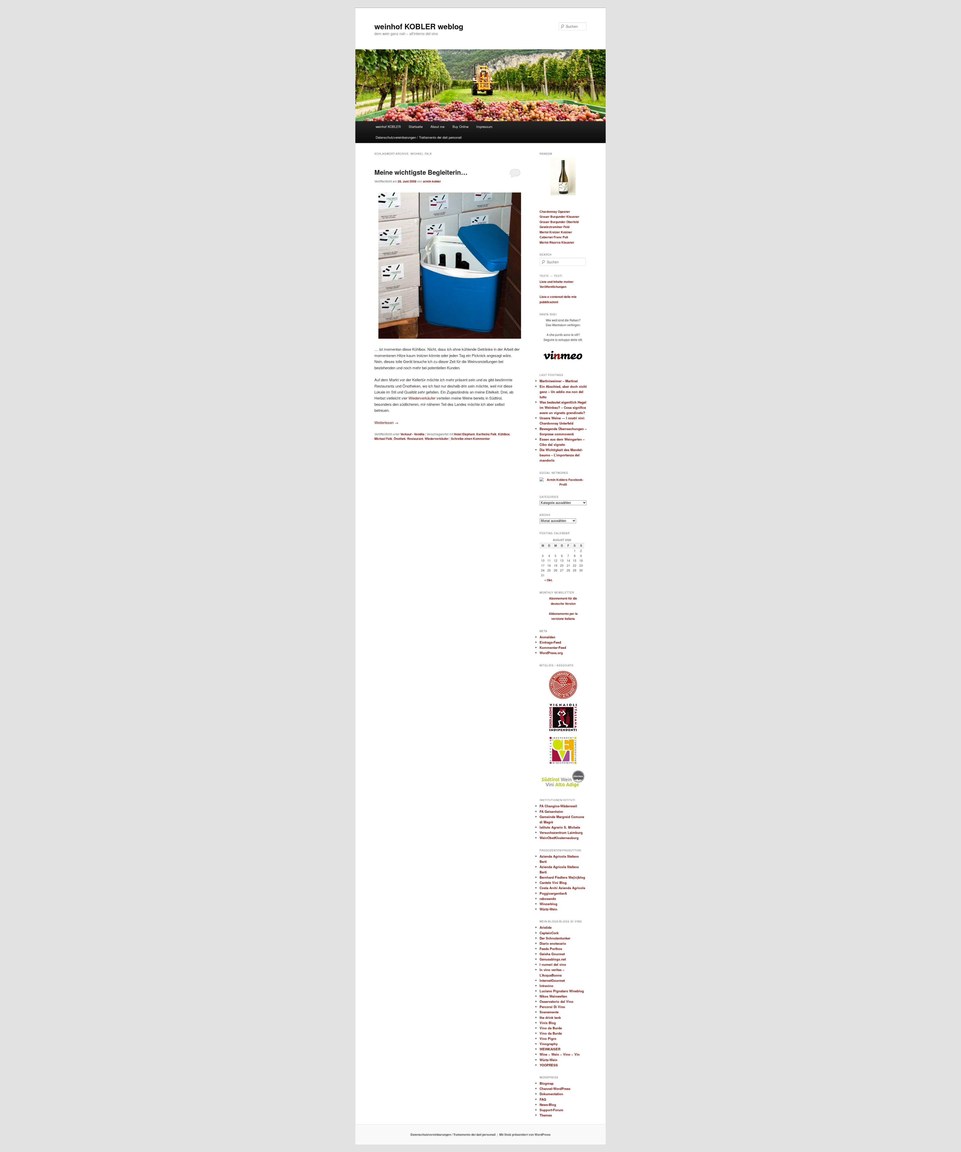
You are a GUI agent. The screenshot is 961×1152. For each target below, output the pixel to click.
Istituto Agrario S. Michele (560, 827)
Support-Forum (551, 1109)
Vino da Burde (551, 1028)
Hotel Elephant (464, 434)
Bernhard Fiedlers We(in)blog (562, 877)
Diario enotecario (553, 943)
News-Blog (548, 1104)
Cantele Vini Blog (553, 882)
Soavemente (549, 1012)
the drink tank (550, 1017)
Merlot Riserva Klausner (557, 242)
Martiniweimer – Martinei (559, 380)
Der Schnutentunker (555, 938)
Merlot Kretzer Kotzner (556, 232)
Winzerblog (548, 903)
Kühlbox (504, 434)
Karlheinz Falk (486, 434)
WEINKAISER (550, 1049)
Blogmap (547, 1083)
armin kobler (432, 181)
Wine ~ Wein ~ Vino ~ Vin (560, 1054)
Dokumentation (551, 1093)
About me (437, 126)
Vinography (549, 1043)
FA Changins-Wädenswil (558, 806)
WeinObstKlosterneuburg (559, 837)
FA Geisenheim (551, 811)
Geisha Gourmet (552, 953)
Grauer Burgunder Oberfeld (559, 222)
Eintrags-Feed (550, 642)
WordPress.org (551, 652)
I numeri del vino (553, 964)
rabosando (548, 898)
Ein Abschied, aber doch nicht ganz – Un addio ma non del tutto (563, 391)
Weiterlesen (386, 422)
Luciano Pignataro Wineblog (562, 991)
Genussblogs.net (553, 959)
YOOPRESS (549, 1065)
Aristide (546, 927)
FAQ (543, 1099)
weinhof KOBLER (388, 126)
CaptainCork (549, 932)
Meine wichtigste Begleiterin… (420, 172)
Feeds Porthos (551, 948)
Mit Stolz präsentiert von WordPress (525, 1134)
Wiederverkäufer (421, 398)
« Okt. (548, 580)
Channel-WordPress (555, 1088)
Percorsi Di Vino (552, 1006)
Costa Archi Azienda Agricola (562, 887)
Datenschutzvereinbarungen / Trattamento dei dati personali (419, 137)
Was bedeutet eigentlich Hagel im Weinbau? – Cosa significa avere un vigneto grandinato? (563, 407)
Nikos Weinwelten (553, 996)
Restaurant (415, 438)
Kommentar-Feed (553, 647)
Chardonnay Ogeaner (555, 211)
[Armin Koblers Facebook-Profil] (563, 484)
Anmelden (547, 637)
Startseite (416, 126)
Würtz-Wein (548, 909)
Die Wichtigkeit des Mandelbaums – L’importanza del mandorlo (561, 455)
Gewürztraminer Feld (554, 227)
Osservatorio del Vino (556, 1001)
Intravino (546, 985)
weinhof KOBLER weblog (418, 26)
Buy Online (460, 126)
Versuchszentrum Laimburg (561, 832)
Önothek (400, 438)
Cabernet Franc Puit (554, 237)
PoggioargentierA (553, 893)
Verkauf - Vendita (412, 434)
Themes (546, 1115)
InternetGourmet (552, 980)
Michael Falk (383, 438)
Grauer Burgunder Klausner (559, 216)
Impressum (484, 126)
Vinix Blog (548, 1022)
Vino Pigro (548, 1038)
